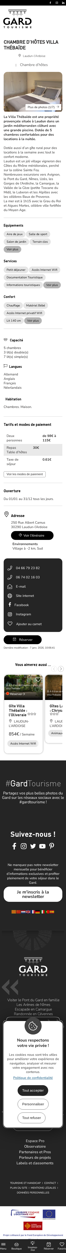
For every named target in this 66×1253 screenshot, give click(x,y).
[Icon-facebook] (14, 846)
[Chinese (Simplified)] (18, 911)
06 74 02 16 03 (28, 577)
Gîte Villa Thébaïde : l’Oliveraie (18, 710)
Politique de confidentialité (33, 1078)
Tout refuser (31, 1118)
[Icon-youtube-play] (42, 846)
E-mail (21, 586)
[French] (33, 911)
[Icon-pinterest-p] (51, 846)
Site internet (25, 596)
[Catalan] (14, 911)
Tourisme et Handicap (25, 1183)
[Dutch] (23, 911)
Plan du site (18, 1188)
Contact (50, 1183)
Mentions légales (43, 1188)
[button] (54, 669)
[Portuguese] (47, 911)
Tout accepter (33, 1090)
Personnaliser (33, 1104)
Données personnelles (33, 1192)
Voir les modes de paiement (25, 474)
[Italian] (42, 911)
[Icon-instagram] (23, 846)
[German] (37, 911)
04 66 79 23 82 (28, 568)
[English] (28, 911)
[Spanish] (52, 911)
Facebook (21, 605)
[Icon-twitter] (33, 846)
